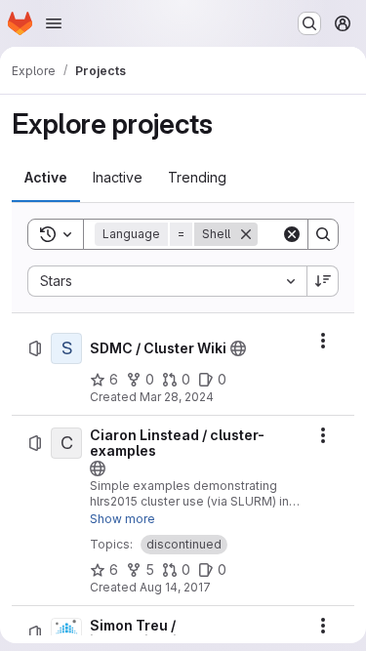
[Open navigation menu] (53, 23)
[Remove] (246, 234)
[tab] (46, 177)
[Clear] (292, 234)
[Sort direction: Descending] (323, 281)
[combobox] (166, 281)
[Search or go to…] (309, 23)
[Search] (323, 234)
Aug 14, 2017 (175, 587)
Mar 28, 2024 (177, 396)
